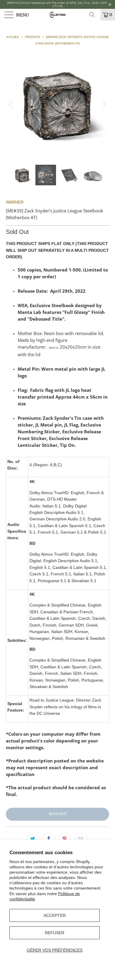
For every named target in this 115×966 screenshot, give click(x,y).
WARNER (15, 202)
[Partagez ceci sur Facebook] (48, 839)
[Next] (103, 104)
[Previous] (11, 104)
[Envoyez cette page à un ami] (80, 839)
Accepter (55, 915)
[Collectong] (57, 15)
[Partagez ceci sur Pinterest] (64, 839)
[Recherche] (94, 14)
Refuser (54, 932)
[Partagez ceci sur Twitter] (32, 839)
